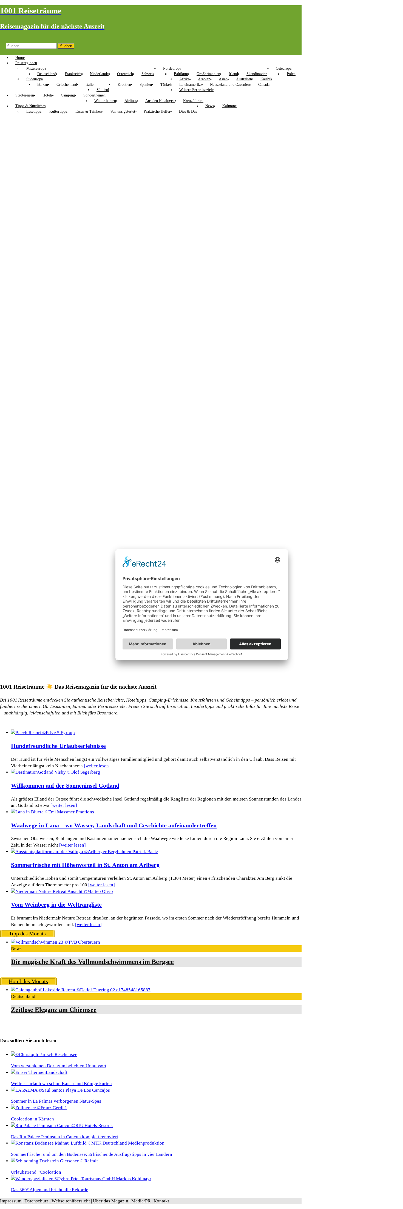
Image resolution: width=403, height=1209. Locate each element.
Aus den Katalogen (160, 101)
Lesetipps (33, 111)
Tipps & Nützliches (30, 106)
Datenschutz (36, 1201)
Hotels (47, 95)
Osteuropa (283, 68)
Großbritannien (208, 74)
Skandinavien (256, 74)
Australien (244, 79)
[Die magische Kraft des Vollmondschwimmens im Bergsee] (55, 942)
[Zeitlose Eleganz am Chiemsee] (81, 989)
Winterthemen (105, 101)
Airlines (130, 101)
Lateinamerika (190, 85)
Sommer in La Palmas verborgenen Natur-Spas (56, 1101)
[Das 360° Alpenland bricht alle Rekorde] (81, 1178)
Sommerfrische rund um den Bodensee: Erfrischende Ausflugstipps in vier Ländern (91, 1154)
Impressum (10, 1201)
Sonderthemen (94, 95)
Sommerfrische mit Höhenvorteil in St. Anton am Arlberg (85, 865)
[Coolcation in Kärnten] (39, 1107)
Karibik (266, 79)
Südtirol (103, 90)
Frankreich (73, 74)
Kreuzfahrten (193, 101)
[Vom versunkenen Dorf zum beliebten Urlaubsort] (44, 1054)
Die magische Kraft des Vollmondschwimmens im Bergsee (92, 961)
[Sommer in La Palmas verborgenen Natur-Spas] (60, 1090)
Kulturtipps (58, 111)
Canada (263, 85)
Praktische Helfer (157, 111)
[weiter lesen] (97, 765)
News (209, 106)
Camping (68, 95)
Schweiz (147, 74)
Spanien (146, 85)
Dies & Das (188, 111)
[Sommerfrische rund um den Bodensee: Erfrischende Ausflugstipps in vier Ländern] (87, 1143)
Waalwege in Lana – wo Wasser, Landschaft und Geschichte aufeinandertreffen (114, 825)
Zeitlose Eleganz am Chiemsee (54, 1009)
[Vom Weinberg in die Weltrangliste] (62, 891)
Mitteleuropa (36, 68)
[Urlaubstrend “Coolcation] (54, 1160)
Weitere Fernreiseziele (196, 90)
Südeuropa (34, 79)
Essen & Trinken (88, 111)
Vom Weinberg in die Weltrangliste (56, 904)
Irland (233, 74)
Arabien (204, 79)
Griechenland (66, 85)
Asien (223, 79)
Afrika (184, 79)
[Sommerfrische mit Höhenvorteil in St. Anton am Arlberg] (84, 851)
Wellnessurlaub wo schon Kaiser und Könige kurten (61, 1083)
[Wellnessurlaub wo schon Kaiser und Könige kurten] (39, 1072)
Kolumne (229, 106)
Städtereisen (24, 95)
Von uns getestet (122, 111)
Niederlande (99, 74)
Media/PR (141, 1201)
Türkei (165, 85)
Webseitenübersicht (71, 1201)
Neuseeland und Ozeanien (230, 85)
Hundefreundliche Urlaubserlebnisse (58, 746)
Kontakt (161, 1201)
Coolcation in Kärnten (32, 1119)
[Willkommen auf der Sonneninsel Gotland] (55, 772)
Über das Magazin (110, 1201)
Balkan (42, 85)
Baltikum (181, 74)
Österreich (125, 74)
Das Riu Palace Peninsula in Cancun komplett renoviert (64, 1136)
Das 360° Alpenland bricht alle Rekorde (49, 1189)
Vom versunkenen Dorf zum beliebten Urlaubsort (58, 1065)
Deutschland (46, 74)
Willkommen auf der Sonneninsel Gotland (65, 785)
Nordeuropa (172, 68)
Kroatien (124, 85)
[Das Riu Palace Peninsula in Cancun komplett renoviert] (62, 1125)
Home (20, 58)
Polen (291, 74)
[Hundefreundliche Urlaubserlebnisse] (43, 732)
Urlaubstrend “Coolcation (36, 1172)
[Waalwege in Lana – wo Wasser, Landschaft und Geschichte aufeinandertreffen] (52, 811)
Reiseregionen (26, 63)
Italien (90, 85)
